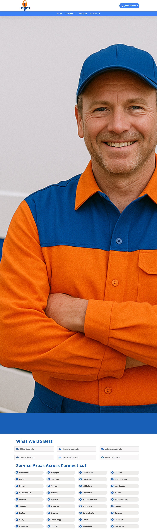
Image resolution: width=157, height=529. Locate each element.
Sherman (54, 500)
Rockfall (22, 500)
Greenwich (119, 520)
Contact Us (95, 14)
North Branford (25, 493)
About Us (83, 14)
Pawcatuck (87, 493)
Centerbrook (88, 473)
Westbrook (87, 506)
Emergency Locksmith (71, 449)
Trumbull (22, 506)
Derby (21, 520)
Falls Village (87, 479)
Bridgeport (55, 473)
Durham (22, 479)
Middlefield (87, 526)
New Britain (119, 526)
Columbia (118, 513)
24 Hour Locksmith (27, 449)
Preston (118, 493)
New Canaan (120, 486)
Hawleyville (23, 526)
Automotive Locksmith (113, 449)
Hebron (22, 486)
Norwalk (54, 493)
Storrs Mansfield (121, 500)
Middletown (87, 486)
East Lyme (55, 479)
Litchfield (55, 526)
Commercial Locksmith (71, 457)
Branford (54, 513)
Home (59, 14)
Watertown (55, 506)
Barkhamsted (24, 473)
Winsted (118, 506)
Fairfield (86, 520)
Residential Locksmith (113, 457)
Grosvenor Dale (121, 479)
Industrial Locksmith (27, 457)
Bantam (22, 513)
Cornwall (118, 473)
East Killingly (56, 520)
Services (69, 14)
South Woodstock (90, 500)
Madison (54, 486)
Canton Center (89, 513)
